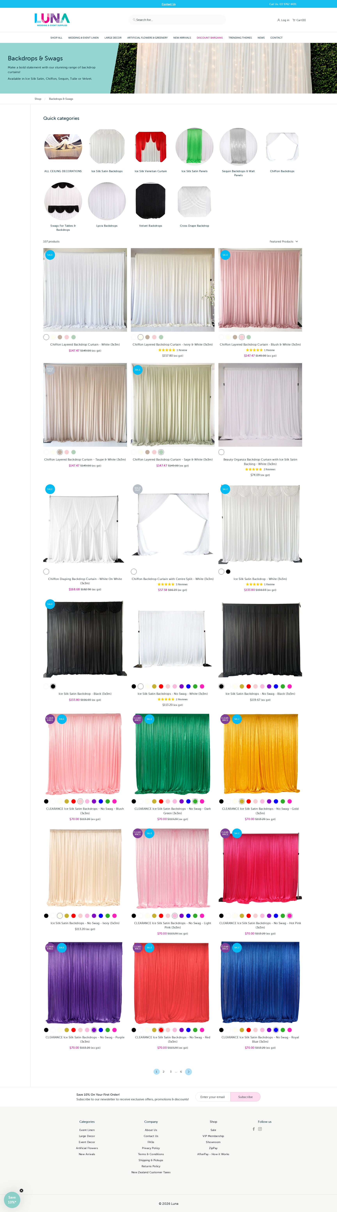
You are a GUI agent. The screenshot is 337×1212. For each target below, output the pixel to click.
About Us (151, 1130)
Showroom (213, 1142)
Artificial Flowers (87, 1148)
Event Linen (87, 1130)
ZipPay (213, 1148)
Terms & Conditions (151, 1154)
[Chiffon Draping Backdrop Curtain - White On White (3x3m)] (46, 571)
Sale (213, 1130)
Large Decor (113, 37)
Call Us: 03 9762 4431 (282, 4)
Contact (276, 37)
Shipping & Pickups (151, 1160)
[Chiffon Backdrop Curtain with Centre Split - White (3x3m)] (133, 571)
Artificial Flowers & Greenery (147, 37)
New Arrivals (182, 37)
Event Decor (87, 1142)
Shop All (56, 37)
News (261, 37)
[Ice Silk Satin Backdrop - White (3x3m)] (221, 571)
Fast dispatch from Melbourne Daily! (168, 4)
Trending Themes (240, 37)
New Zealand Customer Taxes (150, 1172)
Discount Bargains (210, 37)
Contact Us (151, 1136)
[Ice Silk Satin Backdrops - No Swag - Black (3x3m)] (133, 686)
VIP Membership (213, 1136)
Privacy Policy (151, 1148)
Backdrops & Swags (61, 99)
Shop (38, 99)
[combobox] (177, 20)
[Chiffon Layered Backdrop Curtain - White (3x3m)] (46, 337)
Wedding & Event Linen (83, 37)
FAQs (151, 1142)
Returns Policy (151, 1166)
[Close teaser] (21, 1191)
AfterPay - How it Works (213, 1154)
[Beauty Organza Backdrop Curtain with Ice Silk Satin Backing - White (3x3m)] (221, 452)
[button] (12, 1200)
